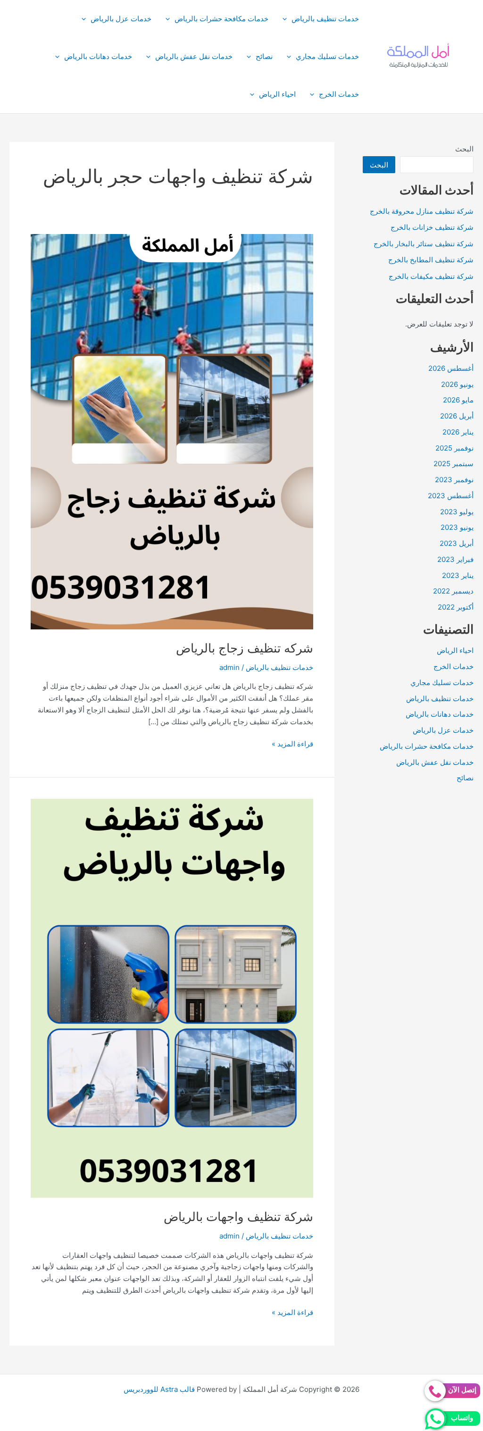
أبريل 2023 (457, 543)
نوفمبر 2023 (454, 479)
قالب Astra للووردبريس (159, 1389)
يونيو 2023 (457, 527)
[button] (287, 19)
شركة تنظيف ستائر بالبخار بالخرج (424, 243)
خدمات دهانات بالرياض (98, 56)
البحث (464, 148)
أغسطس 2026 (451, 368)
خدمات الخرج (339, 94)
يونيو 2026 (457, 384)
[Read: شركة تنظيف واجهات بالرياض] (172, 997)
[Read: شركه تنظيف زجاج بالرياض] (172, 431)
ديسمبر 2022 (453, 590)
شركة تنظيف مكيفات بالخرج (431, 276)
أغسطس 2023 (451, 495)
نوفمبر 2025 (454, 448)
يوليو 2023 (457, 511)
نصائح (264, 56)
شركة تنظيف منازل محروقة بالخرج (422, 211)
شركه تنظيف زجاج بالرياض (244, 648)
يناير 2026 (458, 431)
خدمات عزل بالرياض (121, 18)
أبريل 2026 (457, 415)
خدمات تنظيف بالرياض (325, 18)
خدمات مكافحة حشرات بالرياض (221, 18)
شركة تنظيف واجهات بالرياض (238, 1216)
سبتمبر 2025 (453, 463)
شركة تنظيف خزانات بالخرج (432, 227)
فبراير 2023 (455, 559)
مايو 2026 (458, 399)
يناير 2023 (458, 575)
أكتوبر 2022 (456, 607)
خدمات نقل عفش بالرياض (194, 56)
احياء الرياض (277, 94)
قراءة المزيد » (292, 744)
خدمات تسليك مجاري (327, 56)
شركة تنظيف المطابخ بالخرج (431, 259)
